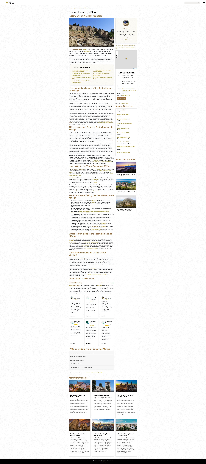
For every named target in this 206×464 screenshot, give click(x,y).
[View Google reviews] (111, 283)
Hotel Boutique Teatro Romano (90, 242)
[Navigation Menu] (203, 3)
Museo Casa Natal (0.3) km (123, 142)
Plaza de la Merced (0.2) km (123, 137)
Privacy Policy (103, 461)
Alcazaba (87, 51)
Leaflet (135, 68)
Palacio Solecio (85, 245)
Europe (70, 8)
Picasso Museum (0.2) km (123, 128)
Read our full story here (126, 39)
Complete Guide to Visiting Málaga (94, 372)
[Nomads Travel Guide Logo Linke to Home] (10, 2)
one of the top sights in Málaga (105, 122)
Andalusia (80, 8)
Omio (95, 182)
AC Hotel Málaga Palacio (91, 248)
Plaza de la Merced (96, 229)
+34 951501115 (126, 95)
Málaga (86, 8)
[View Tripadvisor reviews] (113, 283)
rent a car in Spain (74, 190)
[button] (72, 316)
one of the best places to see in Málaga (102, 161)
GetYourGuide (124, 103)
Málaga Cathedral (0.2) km (123, 132)
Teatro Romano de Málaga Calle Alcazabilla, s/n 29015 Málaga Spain (129, 90)
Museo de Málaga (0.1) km (123, 114)
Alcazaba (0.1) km (121, 110)
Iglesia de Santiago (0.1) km (123, 119)
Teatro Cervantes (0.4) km (123, 152)
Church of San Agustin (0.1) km (124, 123)
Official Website (121, 98)
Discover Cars (96, 190)
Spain (75, 8)
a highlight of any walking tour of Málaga (96, 274)
